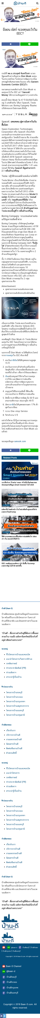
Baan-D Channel (13, 966)
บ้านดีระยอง (34, 947)
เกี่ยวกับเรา (11, 730)
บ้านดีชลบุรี (25, 947)
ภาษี (12, 360)
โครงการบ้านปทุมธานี (15, 715)
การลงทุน (9, 355)
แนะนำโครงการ (13, 773)
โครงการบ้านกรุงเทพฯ (15, 701)
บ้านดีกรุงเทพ (7, 951)
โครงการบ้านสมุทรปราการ (17, 706)
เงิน (15, 360)
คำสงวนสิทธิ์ (11, 753)
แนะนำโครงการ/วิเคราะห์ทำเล (19, 659)
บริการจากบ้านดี (13, 735)
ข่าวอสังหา (6, 478)
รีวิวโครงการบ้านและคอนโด (18, 654)
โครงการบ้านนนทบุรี (15, 710)
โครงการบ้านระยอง (14, 697)
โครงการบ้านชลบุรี (14, 692)
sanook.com (20, 441)
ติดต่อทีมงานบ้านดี (14, 748)
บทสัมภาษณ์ (11, 663)
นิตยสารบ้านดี (12, 744)
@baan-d (14, 947)
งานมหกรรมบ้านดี (14, 739)
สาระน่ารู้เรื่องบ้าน (14, 677)
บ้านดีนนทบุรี (16, 951)
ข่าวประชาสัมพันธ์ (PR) (16, 668)
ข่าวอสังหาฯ (11, 672)
